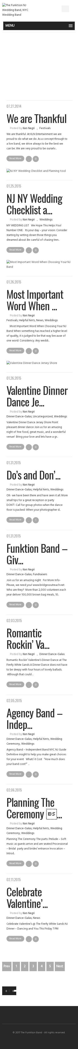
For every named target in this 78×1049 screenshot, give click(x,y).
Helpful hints (27, 320)
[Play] (8, 991)
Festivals (44, 128)
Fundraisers (40, 574)
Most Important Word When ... (34, 299)
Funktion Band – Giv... (37, 553)
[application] (9, 990)
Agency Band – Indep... (34, 718)
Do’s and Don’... (33, 474)
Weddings (45, 219)
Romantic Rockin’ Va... (27, 638)
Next (59, 966)
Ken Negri (29, 128)
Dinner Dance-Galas (19, 416)
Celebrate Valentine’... (27, 897)
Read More (15, 158)
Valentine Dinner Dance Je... (37, 395)
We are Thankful (36, 118)
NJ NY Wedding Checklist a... (34, 203)
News (39, 320)
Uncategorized (43, 416)
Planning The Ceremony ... (34, 807)
